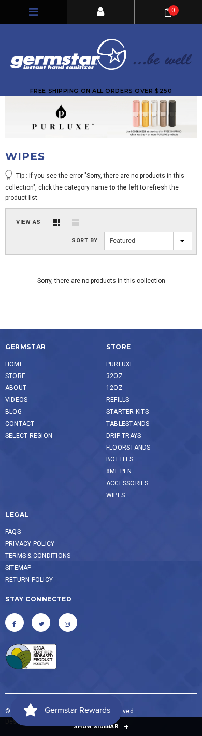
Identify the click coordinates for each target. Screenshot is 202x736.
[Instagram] (68, 622)
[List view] (75, 222)
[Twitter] (41, 622)
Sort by (84, 240)
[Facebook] (14, 622)
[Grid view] (56, 222)
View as (28, 222)
